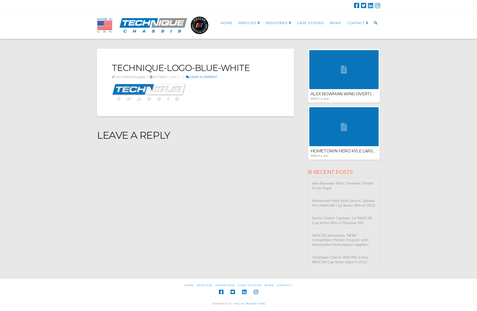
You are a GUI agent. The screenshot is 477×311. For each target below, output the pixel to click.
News (269, 285)
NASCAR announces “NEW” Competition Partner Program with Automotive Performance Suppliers (340, 240)
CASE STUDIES (249, 285)
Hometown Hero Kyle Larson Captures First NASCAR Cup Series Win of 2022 (343, 203)
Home (189, 285)
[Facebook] (356, 5)
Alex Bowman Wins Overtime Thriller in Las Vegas (342, 186)
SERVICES (204, 285)
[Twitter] (363, 5)
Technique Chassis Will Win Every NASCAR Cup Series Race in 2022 (340, 260)
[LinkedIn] (370, 5)
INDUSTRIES (225, 285)
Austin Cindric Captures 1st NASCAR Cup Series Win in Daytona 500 (342, 220)
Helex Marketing (249, 303)
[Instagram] (377, 5)
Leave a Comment (203, 77)
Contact (285, 285)
